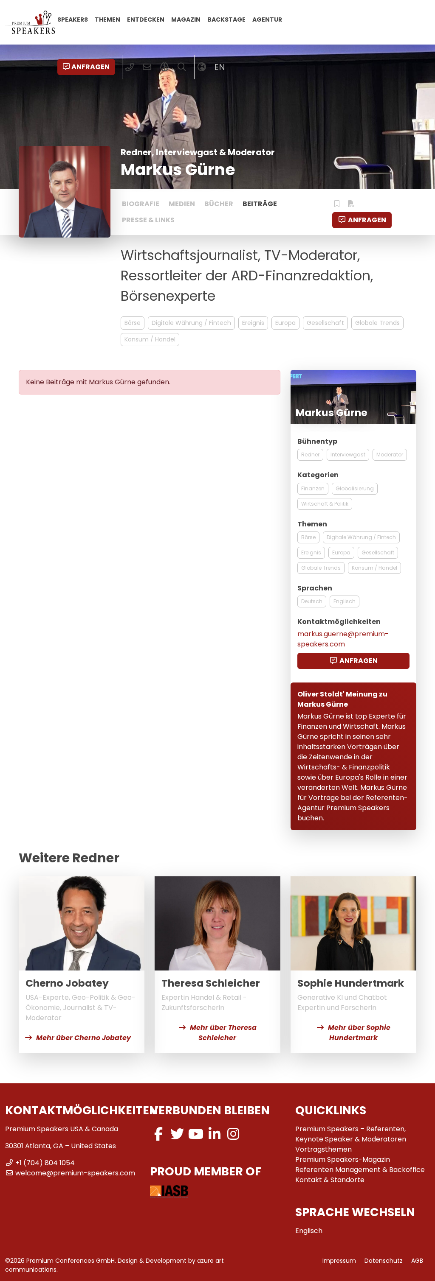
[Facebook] (158, 1134)
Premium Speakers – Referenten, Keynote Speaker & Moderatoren (350, 1134)
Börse (132, 323)
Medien (182, 204)
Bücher (218, 204)
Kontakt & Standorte (329, 1180)
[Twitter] (177, 1134)
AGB (417, 1260)
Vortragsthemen (323, 1149)
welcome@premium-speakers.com (75, 1173)
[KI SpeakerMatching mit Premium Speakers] (164, 67)
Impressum (339, 1260)
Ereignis (253, 323)
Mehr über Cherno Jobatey (83, 1038)
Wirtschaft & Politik (324, 503)
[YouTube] (195, 1134)
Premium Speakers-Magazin (342, 1159)
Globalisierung (355, 488)
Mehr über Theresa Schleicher (223, 1033)
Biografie (140, 204)
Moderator (389, 454)
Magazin (186, 19)
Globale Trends (377, 323)
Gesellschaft (325, 323)
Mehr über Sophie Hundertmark (359, 1033)
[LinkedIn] (214, 1134)
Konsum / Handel (149, 339)
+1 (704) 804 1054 (45, 1163)
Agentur (267, 19)
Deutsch (311, 601)
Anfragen (90, 67)
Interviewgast (347, 454)
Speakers (72, 19)
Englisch (344, 601)
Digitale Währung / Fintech (191, 323)
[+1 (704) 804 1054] (129, 67)
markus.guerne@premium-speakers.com (343, 639)
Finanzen (313, 488)
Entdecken (145, 19)
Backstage (226, 19)
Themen (107, 19)
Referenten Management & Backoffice (360, 1170)
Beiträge (260, 204)
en (219, 67)
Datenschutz (383, 1260)
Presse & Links (148, 220)
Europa (285, 323)
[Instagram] (233, 1134)
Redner (310, 454)
